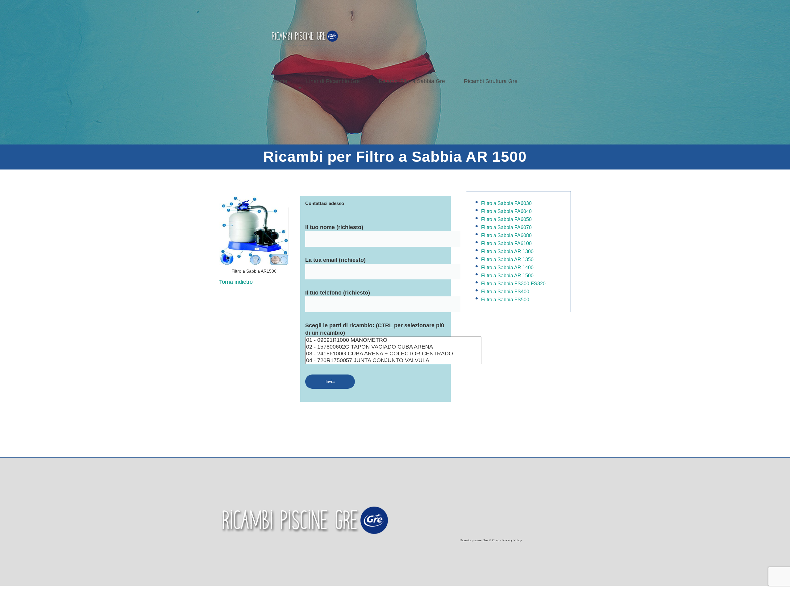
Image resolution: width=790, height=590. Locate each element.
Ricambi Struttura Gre (491, 81)
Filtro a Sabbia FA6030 (506, 203)
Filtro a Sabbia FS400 (505, 291)
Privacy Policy (512, 540)
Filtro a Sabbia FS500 (505, 299)
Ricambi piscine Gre (474, 540)
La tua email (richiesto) (335, 260)
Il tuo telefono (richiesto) (337, 293)
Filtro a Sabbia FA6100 (506, 243)
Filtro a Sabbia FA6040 (506, 211)
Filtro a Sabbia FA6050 (506, 219)
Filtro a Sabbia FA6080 (506, 235)
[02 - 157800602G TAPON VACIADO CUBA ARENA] (393, 347)
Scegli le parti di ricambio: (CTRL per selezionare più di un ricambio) (374, 329)
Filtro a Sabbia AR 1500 (507, 275)
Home (279, 81)
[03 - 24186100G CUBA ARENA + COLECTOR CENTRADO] (393, 353)
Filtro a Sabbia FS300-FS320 (513, 283)
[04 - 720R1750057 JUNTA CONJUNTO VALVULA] (393, 360)
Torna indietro (236, 282)
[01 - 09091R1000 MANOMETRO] (393, 340)
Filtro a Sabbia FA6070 (506, 227)
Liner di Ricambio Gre (333, 81)
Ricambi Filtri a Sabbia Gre (412, 81)
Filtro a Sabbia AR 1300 (507, 251)
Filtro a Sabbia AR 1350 (507, 259)
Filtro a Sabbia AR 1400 (507, 267)
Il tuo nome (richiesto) (334, 227)
